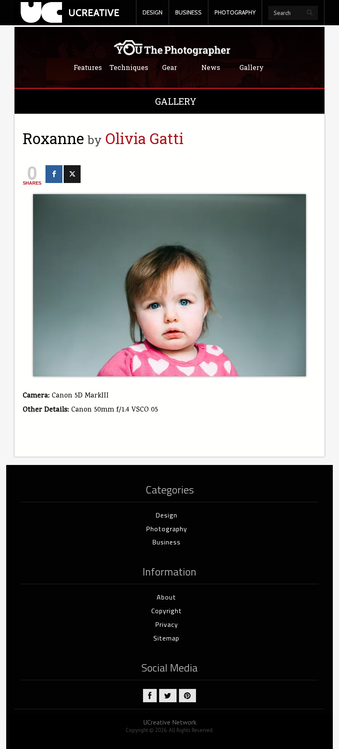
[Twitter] (72, 174)
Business (166, 542)
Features (88, 67)
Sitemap (166, 638)
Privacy (166, 624)
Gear (169, 67)
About (166, 597)
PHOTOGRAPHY (235, 12)
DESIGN (152, 12)
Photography (166, 529)
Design (166, 515)
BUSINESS (188, 12)
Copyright (166, 611)
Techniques (129, 67)
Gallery (251, 67)
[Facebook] (53, 174)
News (210, 67)
